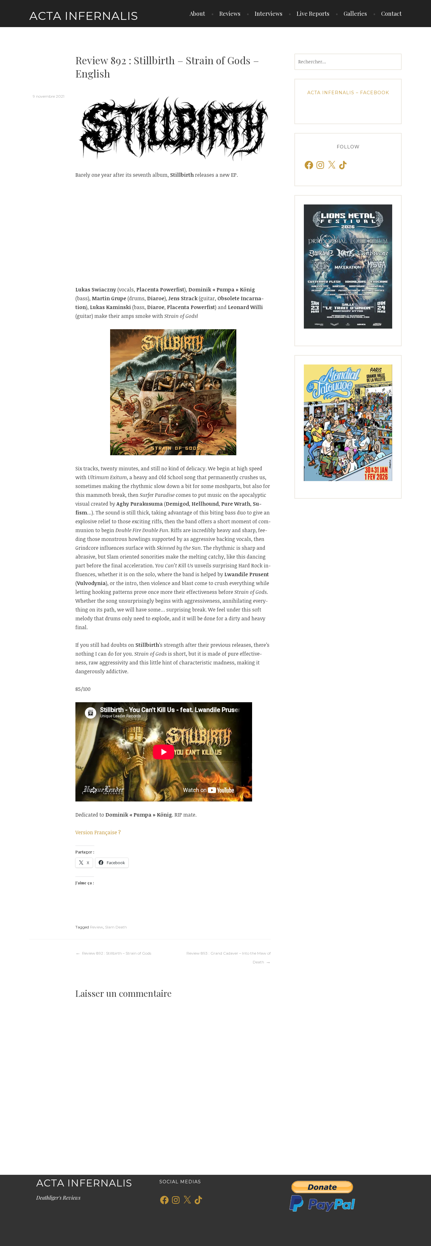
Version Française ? (98, 832)
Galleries (355, 13)
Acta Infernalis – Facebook (348, 92)
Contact (391, 13)
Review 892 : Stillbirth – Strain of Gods (116, 953)
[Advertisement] (173, 232)
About (197, 13)
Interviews (268, 13)
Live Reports (313, 13)
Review (96, 927)
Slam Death (116, 927)
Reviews (229, 13)
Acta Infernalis (83, 16)
